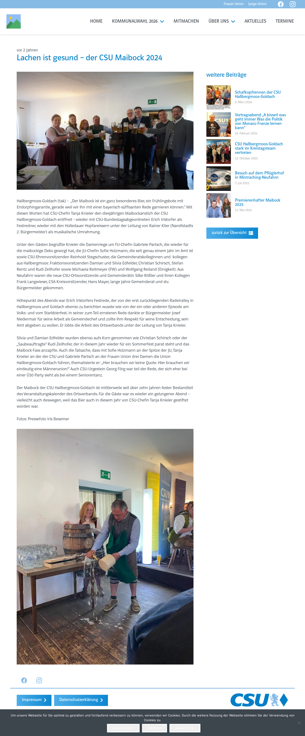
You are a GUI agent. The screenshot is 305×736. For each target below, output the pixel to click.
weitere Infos (185, 728)
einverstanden (123, 728)
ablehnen (155, 728)
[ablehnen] (299, 722)
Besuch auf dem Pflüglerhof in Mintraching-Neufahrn (259, 175)
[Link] (13, 21)
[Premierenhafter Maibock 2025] (218, 196)
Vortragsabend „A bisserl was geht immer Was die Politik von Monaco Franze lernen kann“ (260, 121)
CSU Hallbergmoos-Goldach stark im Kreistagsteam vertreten (259, 148)
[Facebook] (24, 680)
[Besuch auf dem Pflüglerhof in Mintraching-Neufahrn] (218, 169)
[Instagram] (39, 680)
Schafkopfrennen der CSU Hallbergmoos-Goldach (258, 95)
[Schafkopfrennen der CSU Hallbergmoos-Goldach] (218, 88)
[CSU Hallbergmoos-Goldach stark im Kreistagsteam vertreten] (218, 142)
